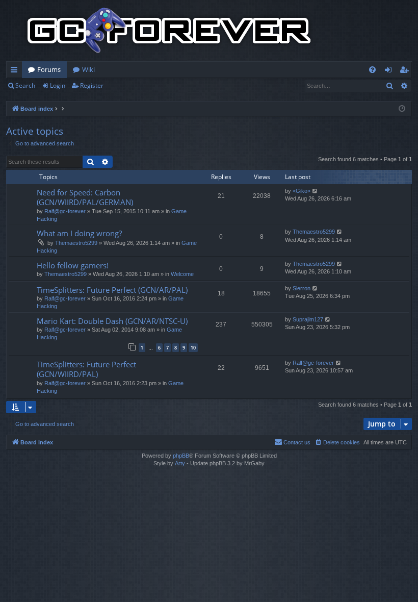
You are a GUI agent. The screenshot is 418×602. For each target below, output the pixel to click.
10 (193, 347)
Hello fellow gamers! (73, 265)
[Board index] (169, 30)
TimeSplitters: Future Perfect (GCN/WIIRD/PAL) (86, 369)
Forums (49, 69)
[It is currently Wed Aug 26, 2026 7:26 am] (402, 109)
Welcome (182, 274)
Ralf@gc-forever (65, 211)
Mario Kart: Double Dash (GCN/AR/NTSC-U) (112, 321)
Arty (180, 463)
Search (25, 85)
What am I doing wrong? (79, 233)
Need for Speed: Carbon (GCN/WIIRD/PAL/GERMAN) (85, 197)
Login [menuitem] (390, 71)
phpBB (181, 456)
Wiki (88, 69)
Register (91, 85)
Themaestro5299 (76, 243)
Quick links (16, 71)
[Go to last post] (315, 191)
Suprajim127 (308, 319)
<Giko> (301, 191)
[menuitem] (372, 69)
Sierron (301, 288)
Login (57, 85)
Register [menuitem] (406, 71)
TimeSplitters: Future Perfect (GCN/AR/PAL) (112, 290)
